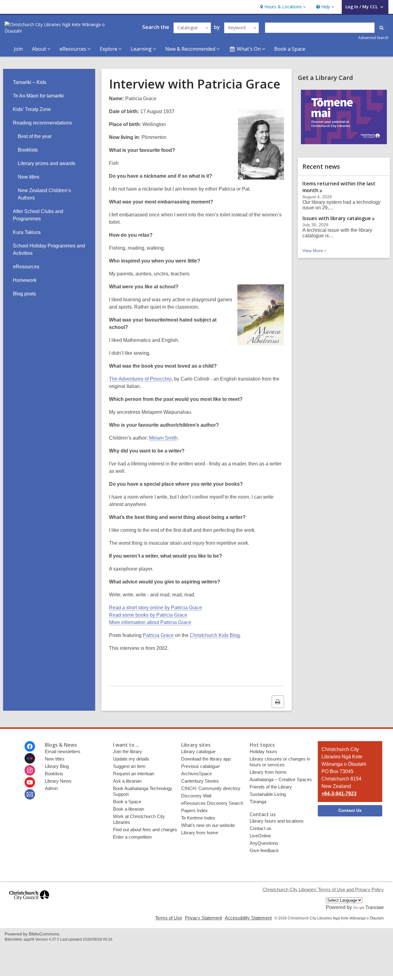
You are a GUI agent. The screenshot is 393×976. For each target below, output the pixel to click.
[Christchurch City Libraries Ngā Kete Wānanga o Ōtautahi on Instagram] (30, 770)
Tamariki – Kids (29, 82)
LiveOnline (260, 835)
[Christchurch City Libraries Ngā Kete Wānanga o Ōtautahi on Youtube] (30, 782)
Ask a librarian (127, 781)
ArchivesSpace (196, 773)
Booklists (28, 149)
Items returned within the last (338, 187)
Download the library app (206, 758)
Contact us (260, 828)
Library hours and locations (277, 821)
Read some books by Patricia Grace (148, 615)
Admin (51, 788)
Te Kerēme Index (198, 817)
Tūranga (258, 801)
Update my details (131, 758)
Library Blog (57, 766)
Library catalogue (198, 751)
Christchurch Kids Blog (215, 635)
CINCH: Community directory (210, 788)
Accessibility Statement (248, 917)
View (314, 250)
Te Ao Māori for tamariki (38, 95)
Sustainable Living (268, 794)
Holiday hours (263, 751)
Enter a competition (132, 837)
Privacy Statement (203, 917)
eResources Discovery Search (212, 803)
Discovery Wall (196, 795)
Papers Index (194, 810)
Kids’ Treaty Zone (32, 109)
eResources (26, 266)
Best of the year (35, 136)
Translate (374, 907)
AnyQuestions (264, 843)
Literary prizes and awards (46, 163)
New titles (28, 177)
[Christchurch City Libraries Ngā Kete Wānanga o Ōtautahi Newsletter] (30, 794)
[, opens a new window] (29, 902)
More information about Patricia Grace (150, 622)
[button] (282, 7)
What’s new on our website (208, 825)
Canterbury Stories (200, 781)
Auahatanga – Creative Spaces (281, 779)
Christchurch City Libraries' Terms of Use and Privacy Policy (323, 889)
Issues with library (336, 218)
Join (18, 48)
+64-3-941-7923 (338, 793)
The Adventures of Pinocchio (140, 379)
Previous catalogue (200, 766)
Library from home (199, 832)
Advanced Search (373, 37)
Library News (58, 781)
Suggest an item (129, 766)
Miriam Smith (163, 438)
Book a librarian (128, 809)
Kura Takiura (27, 232)
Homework (25, 280)
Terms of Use (168, 917)
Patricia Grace (158, 635)
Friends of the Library (271, 786)
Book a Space (289, 48)
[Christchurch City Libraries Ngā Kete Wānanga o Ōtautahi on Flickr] (30, 758)
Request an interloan (133, 773)
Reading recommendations (42, 122)
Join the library (127, 751)
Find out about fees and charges (145, 829)
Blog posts (24, 293)
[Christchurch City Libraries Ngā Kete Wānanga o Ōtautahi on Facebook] (30, 746)
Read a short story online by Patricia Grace (155, 607)
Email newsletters (62, 751)
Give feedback (264, 850)
